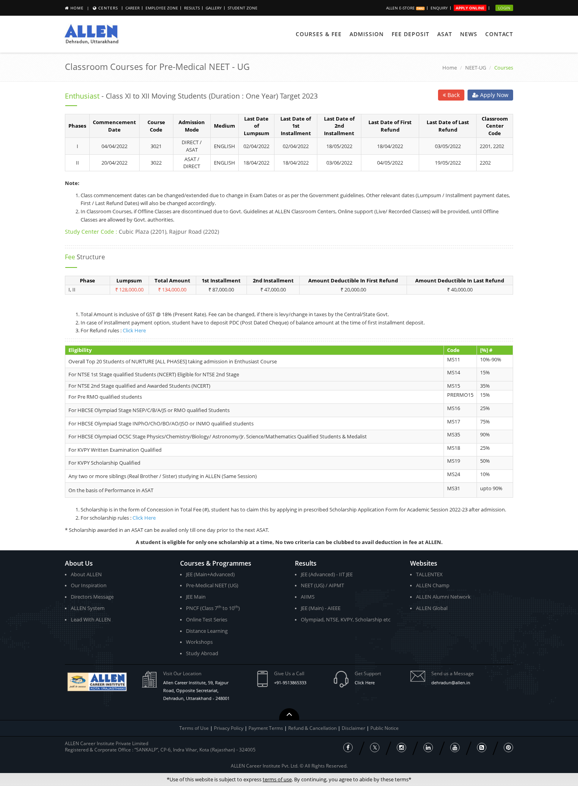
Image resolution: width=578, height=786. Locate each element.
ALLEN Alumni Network (443, 596)
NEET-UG (475, 67)
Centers (108, 8)
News (468, 34)
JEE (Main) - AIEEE (321, 608)
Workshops (199, 641)
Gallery (214, 8)
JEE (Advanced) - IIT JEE (327, 574)
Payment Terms (266, 728)
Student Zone (243, 8)
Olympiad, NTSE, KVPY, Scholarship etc (345, 619)
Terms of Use (194, 728)
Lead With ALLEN (91, 619)
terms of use (277, 779)
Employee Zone (161, 8)
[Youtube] (455, 747)
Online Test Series (206, 619)
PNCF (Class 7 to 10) (213, 608)
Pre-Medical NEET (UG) (212, 585)
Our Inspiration (89, 585)
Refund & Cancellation (313, 728)
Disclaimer (354, 728)
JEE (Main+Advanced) (210, 574)
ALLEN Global (431, 608)
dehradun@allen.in (450, 682)
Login (504, 8)
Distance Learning (207, 630)
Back (453, 95)
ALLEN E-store (401, 8)
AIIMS (308, 596)
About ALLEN (86, 574)
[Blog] (481, 747)
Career (132, 8)
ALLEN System (88, 608)
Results (192, 8)
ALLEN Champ (432, 585)
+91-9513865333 (290, 682)
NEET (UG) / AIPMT (322, 585)
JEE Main (196, 596)
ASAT (444, 34)
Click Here (134, 330)
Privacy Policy (228, 728)
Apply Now (493, 95)
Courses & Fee (319, 34)
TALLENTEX (429, 574)
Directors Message (92, 596)
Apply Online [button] (470, 8)
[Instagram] (401, 747)
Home (77, 8)
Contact (499, 34)
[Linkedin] (428, 747)
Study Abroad (202, 653)
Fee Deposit (410, 34)
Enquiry (439, 8)
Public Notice (384, 728)
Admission (367, 34)
